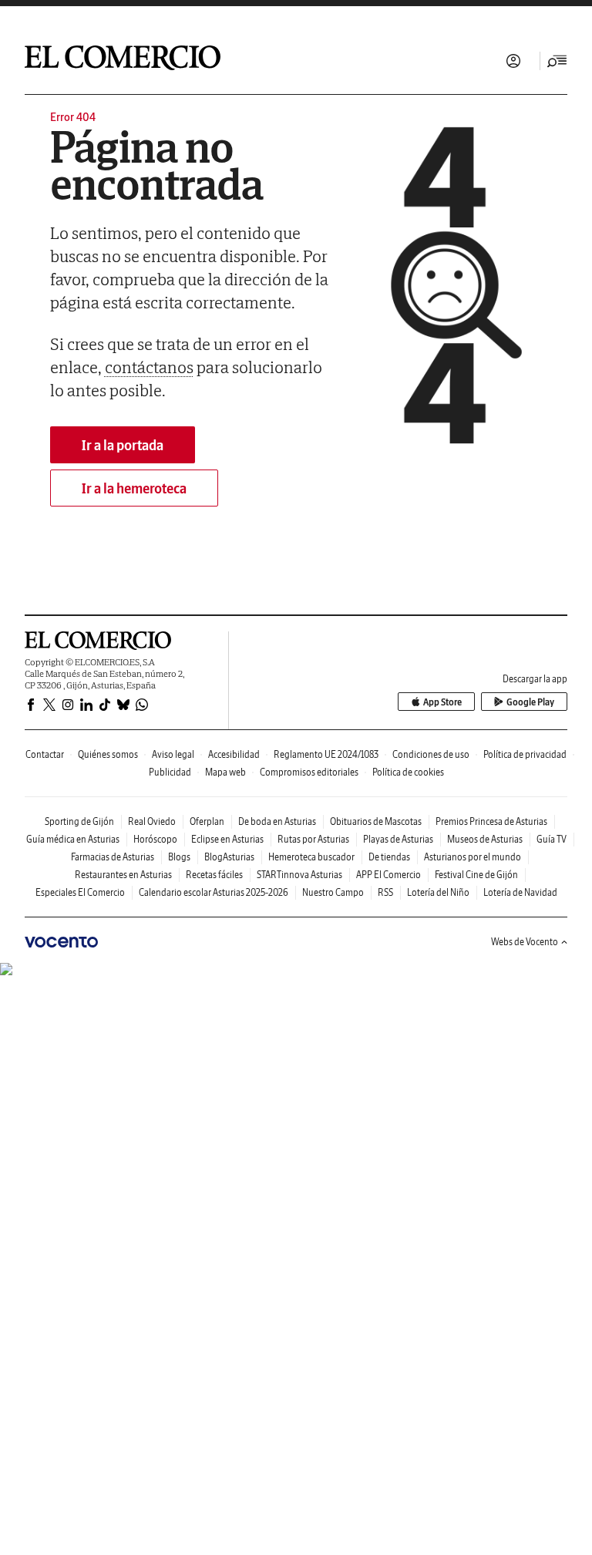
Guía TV (551, 839)
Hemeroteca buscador (311, 857)
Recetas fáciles (214, 874)
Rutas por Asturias (313, 839)
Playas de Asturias (398, 839)
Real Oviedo (152, 821)
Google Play (530, 702)
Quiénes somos (108, 754)
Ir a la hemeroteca (134, 488)
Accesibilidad (234, 754)
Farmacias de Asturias (112, 857)
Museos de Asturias (485, 839)
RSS (385, 892)
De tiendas (389, 857)
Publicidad (170, 772)
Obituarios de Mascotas (376, 821)
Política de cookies (408, 772)
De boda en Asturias (277, 821)
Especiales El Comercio (80, 892)
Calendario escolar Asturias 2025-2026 (213, 892)
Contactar (44, 754)
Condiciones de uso (430, 754)
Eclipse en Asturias (227, 839)
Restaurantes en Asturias (123, 874)
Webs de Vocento (524, 941)
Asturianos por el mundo (472, 857)
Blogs (179, 857)
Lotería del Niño (438, 892)
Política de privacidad (525, 754)
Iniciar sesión (513, 61)
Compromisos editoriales (309, 772)
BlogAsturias (229, 857)
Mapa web (225, 772)
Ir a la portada (122, 445)
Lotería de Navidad (520, 892)
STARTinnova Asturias (299, 874)
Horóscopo (155, 839)
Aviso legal (173, 754)
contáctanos (149, 367)
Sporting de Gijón (79, 821)
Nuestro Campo (333, 892)
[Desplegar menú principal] (557, 61)
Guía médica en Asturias (72, 839)
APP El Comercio (388, 874)
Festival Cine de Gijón (476, 874)
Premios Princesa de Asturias (491, 821)
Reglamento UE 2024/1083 (326, 754)
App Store (442, 702)
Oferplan (207, 821)
